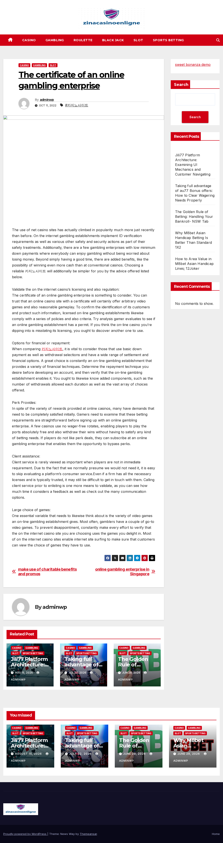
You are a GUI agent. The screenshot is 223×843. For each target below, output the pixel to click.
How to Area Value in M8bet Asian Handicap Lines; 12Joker (194, 264)
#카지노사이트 (76, 105)
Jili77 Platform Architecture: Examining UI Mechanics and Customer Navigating (192, 164)
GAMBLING (55, 40)
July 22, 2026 (80, 753)
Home (216, 834)
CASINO (29, 40)
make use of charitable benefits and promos (47, 571)
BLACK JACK (113, 40)
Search (181, 84)
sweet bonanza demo (193, 64)
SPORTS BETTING (168, 40)
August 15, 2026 (29, 753)
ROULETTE (83, 40)
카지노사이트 (52, 349)
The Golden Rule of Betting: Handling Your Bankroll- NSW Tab (194, 217)
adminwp (47, 100)
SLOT (138, 40)
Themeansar (88, 834)
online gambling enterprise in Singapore (122, 571)
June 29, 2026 (135, 753)
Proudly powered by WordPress (25, 834)
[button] (218, 40)
